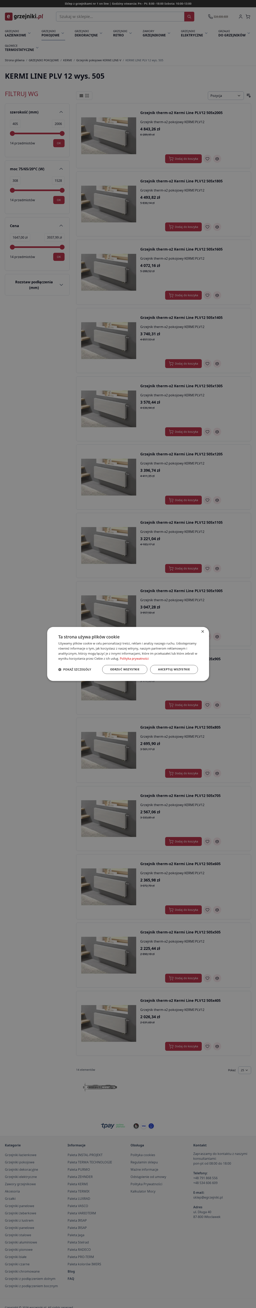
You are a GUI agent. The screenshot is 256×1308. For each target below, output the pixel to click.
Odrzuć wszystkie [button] (124, 669)
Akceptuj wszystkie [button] (174, 669)
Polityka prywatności (134, 658)
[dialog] (128, 654)
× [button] (202, 631)
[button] (74, 669)
